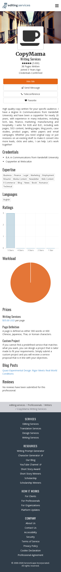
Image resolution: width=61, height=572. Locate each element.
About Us (30, 523)
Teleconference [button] (32, 94)
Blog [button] (20, 182)
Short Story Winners (30, 473)
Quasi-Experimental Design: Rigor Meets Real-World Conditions (29, 372)
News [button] (26, 182)
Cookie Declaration (30, 550)
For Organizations (30, 505)
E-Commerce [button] (9, 182)
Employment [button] (48, 175)
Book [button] (34, 182)
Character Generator (29, 455)
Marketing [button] (35, 175)
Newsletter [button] (34, 179)
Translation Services (30, 428)
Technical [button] (7, 186)
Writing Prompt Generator (30, 450)
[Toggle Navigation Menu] (57, 5)
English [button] (6, 199)
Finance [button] (17, 175)
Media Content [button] (20, 179)
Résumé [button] (7, 179)
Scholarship (31, 478)
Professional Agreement (30, 555)
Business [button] (7, 175)
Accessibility (30, 532)
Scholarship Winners (30, 482)
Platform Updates (30, 509)
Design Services (30, 433)
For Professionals (30, 500)
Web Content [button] (47, 179)
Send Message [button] (32, 87)
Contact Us (30, 527)
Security (30, 536)
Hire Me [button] (30, 81)
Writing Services (30, 437)
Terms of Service (31, 541)
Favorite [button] (32, 100)
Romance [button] (43, 182)
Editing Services (30, 423)
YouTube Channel (29, 464)
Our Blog (30, 460)
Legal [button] (25, 175)
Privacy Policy (30, 545)
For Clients (30, 496)
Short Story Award (30, 469)
